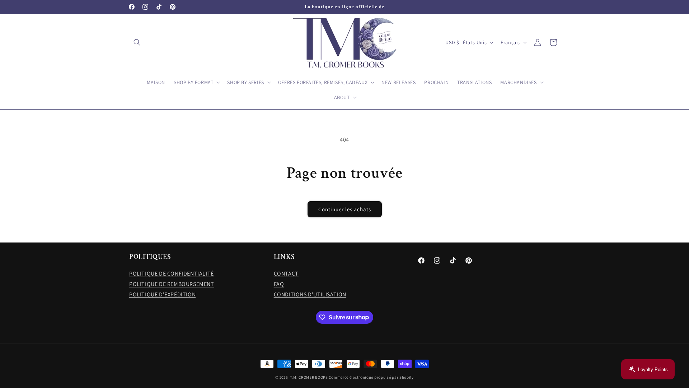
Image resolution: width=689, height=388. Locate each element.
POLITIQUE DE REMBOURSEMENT (171, 284)
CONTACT (286, 273)
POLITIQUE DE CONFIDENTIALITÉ (171, 273)
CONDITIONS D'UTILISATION (310, 294)
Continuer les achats (344, 209)
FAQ (279, 284)
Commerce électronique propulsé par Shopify (371, 377)
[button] (137, 42)
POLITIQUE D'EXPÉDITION (162, 294)
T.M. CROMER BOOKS (309, 377)
